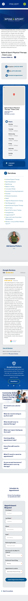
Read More (14, 381)
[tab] (13, 385)
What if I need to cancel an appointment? (12, 455)
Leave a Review (14, 353)
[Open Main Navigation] (3, 4)
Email (6, 534)
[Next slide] (20, 385)
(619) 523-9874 (18, 66)
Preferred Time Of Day (11, 560)
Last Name (8, 518)
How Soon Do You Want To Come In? (12, 551)
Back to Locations (8, 591)
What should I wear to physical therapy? (11, 423)
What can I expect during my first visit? (13, 431)
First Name (8, 510)
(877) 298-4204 (16, 71)
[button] (24, 4)
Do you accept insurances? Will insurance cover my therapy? (13, 464)
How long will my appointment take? (10, 439)
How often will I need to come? (11, 447)
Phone (7, 526)
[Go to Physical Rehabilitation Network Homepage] (14, 4)
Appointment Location (11, 568)
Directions (16, 117)
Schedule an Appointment (15, 75)
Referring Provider (10, 542)
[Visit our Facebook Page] (15, 57)
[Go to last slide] (8, 385)
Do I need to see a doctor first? (12, 407)
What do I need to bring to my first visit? (12, 415)
